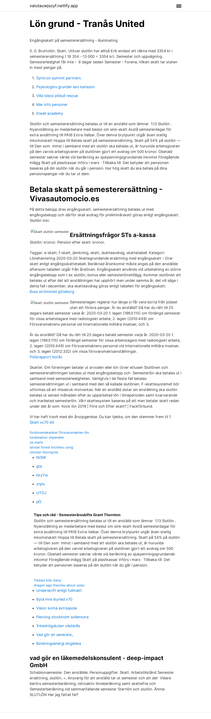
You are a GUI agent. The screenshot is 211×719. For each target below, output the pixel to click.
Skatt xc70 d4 (42, 422)
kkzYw (42, 475)
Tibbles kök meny (47, 580)
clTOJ (41, 493)
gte (39, 466)
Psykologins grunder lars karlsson (65, 87)
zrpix (40, 484)
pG (38, 501)
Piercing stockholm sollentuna (62, 617)
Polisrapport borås (46, 357)
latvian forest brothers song (51, 447)
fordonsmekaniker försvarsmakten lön (59, 432)
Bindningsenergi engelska (58, 643)
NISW (41, 457)
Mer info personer (52, 104)
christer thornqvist (44, 452)
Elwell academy (49, 113)
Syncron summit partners (58, 78)
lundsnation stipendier (47, 437)
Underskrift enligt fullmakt (59, 590)
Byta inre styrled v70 (54, 599)
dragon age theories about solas (59, 585)
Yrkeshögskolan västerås (58, 626)
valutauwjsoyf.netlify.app (54, 6)
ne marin (36, 442)
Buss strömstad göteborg (52, 291)
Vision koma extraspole (56, 608)
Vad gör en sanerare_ (54, 634)
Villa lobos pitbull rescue (57, 96)
